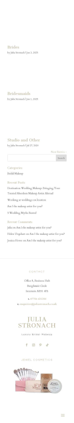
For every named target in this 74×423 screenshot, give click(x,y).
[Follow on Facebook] (26, 345)
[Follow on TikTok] (47, 345)
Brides (13, 47)
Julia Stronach (18, 52)
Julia (9, 227)
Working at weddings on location (26, 200)
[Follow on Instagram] (33, 345)
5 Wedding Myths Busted (21, 213)
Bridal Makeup (15, 173)
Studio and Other (23, 140)
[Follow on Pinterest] (40, 345)
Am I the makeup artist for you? (25, 206)
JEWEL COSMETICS (37, 360)
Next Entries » (59, 152)
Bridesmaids (18, 93)
